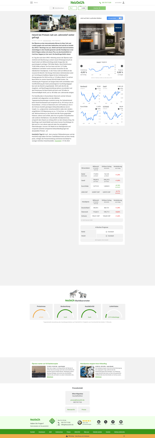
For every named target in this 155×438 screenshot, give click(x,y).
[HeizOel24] (77, 3)
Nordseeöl (83, 86)
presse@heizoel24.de (77, 400)
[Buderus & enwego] (102, 39)
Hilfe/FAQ (77, 432)
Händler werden (97, 432)
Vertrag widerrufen (119, 432)
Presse (84, 409)
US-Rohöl (106, 106)
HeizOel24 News (47, 40)
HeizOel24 (58, 141)
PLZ (71, 8)
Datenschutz (59, 432)
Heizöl (99, 62)
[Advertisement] (102, 144)
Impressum (42, 432)
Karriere (108, 432)
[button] (120, 2)
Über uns (86, 432)
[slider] (86, 421)
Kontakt (32, 432)
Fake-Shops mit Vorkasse (82, 436)
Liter (80, 6)
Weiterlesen (50, 377)
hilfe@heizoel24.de (67, 424)
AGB (50, 432)
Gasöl (105, 86)
